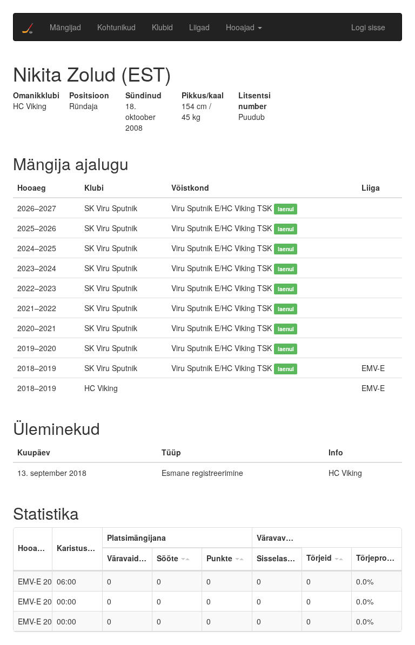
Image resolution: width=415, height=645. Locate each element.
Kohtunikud (116, 27)
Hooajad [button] (241, 27)
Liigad (199, 27)
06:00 (66, 581)
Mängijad (65, 27)
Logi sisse (368, 27)
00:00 (66, 601)
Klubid (162, 27)
